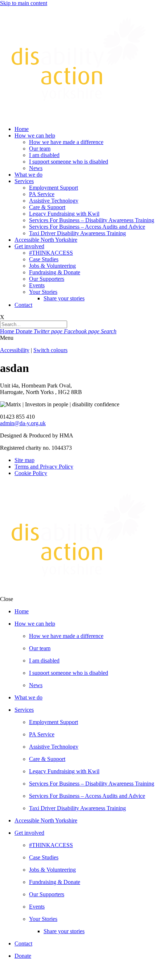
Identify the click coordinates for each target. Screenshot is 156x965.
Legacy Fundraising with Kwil (64, 214)
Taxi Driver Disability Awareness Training (77, 233)
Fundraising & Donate (54, 272)
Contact (23, 305)
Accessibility (14, 350)
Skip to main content (23, 3)
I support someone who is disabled (68, 161)
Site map (24, 460)
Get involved (29, 246)
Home (22, 129)
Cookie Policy (31, 473)
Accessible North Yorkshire (46, 240)
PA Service (41, 194)
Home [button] (8, 331)
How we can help (35, 135)
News (35, 168)
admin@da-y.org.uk (23, 423)
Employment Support (53, 188)
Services (24, 181)
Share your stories (64, 298)
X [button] (2, 317)
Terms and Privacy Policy (44, 467)
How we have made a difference (66, 142)
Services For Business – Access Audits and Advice (87, 227)
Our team (39, 148)
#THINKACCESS (51, 253)
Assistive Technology (53, 201)
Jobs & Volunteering (52, 266)
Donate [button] (25, 331)
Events (37, 285)
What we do (28, 175)
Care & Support (47, 207)
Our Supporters (46, 279)
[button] (78, 338)
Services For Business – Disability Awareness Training (91, 220)
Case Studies (43, 259)
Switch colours (50, 350)
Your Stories (43, 292)
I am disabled (44, 155)
